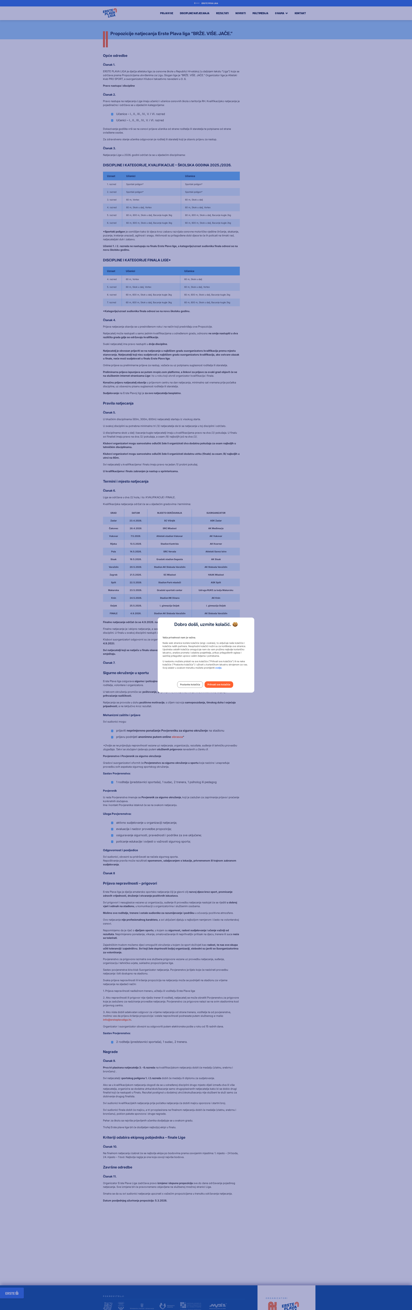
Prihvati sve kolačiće (218, 684)
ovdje (218, 667)
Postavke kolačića (190, 684)
